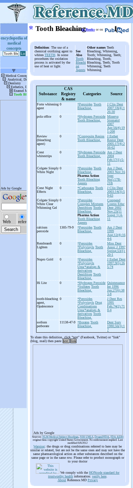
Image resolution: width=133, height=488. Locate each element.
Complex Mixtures (90, 204)
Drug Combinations (89, 304)
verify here (99, 476)
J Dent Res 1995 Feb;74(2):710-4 (116, 304)
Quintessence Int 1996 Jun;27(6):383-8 (116, 288)
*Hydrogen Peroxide (91, 116)
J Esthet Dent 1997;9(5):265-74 (116, 263)
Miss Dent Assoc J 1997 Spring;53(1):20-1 (116, 248)
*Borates (83, 322)
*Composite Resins (90, 136)
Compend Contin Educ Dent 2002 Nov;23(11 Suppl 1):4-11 (115, 209)
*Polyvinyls (85, 247)
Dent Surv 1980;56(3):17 (116, 326)
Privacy (93, 480)
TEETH (50, 55)
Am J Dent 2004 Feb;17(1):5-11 (115, 157)
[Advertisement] (77, 387)
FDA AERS (116, 436)
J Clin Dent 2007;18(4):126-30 (116, 108)
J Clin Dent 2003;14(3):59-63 (116, 191)
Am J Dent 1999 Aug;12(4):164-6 (116, 232)
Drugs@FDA (101, 436)
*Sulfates (83, 286)
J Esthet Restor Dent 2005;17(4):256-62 (116, 141)
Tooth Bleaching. (89, 106)
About (62, 480)
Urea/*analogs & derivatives (88, 268)
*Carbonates (85, 188)
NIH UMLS (86, 436)
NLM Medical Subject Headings (60, 436)
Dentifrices (84, 207)
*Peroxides (84, 104)
